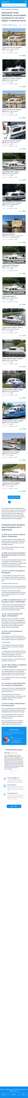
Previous (3, 762)
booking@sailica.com (17, 742)
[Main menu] (26, 1)
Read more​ (16, 1091)
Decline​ (23, 1094)
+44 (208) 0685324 (16, 740)
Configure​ (13, 1094)
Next (25, 762)
